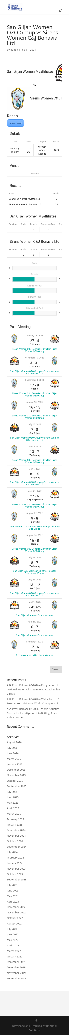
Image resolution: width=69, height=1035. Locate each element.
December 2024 (16, 830)
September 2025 (16, 786)
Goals (23, 224)
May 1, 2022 (35, 602)
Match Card (16, 122)
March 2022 (14, 951)
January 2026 (14, 764)
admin (14, 49)
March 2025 (14, 813)
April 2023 (13, 901)
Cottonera (34, 173)
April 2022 (13, 945)
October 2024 (15, 841)
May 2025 (12, 802)
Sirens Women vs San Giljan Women (34, 655)
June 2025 (13, 797)
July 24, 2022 (34, 557)
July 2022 (12, 929)
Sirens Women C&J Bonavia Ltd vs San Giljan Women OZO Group (34, 350)
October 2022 (15, 918)
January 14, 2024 (34, 335)
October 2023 (15, 874)
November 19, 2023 (34, 358)
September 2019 (16, 978)
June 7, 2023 (34, 446)
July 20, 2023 (34, 424)
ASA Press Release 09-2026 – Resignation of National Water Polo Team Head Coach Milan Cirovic (33, 689)
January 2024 (14, 863)
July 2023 (12, 885)
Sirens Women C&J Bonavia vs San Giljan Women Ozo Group (34, 527)
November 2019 (16, 973)
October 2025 (15, 780)
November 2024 (16, 835)
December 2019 (16, 967)
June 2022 (13, 934)
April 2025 (13, 808)
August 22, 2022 (34, 513)
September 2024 (16, 846)
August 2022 (14, 923)
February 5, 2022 (34, 642)
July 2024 (12, 852)
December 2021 (16, 962)
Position (13, 224)
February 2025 (15, 819)
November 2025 (16, 775)
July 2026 (12, 747)
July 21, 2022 (34, 579)
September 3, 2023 (34, 380)
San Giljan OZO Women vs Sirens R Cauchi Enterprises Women (34, 572)
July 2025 (12, 791)
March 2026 (14, 758)
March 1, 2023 (35, 491)
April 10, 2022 (34, 622)
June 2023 (13, 890)
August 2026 (14, 742)
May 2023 (12, 896)
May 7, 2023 (35, 469)
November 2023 (16, 868)
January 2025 (14, 824)
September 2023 (16, 879)
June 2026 (13, 753)
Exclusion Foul (48, 224)
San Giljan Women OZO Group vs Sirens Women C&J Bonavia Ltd (34, 372)
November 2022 (16, 912)
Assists (34, 224)
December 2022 (16, 907)
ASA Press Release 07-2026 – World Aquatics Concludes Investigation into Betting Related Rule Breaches (33, 713)
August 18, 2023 (34, 402)
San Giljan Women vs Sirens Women (34, 615)
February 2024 (15, 857)
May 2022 (12, 940)
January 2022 (14, 956)
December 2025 (16, 769)
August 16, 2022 (34, 535)
